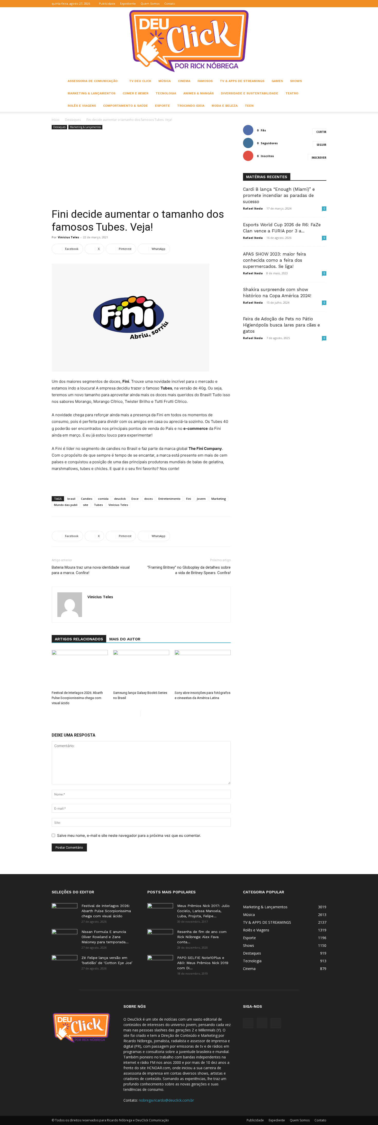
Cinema (184, 81)
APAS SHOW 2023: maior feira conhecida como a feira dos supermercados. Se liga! (274, 260)
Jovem (201, 499)
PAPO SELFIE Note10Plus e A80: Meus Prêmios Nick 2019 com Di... (202, 963)
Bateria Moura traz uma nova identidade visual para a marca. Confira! (91, 570)
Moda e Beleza (225, 105)
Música (164, 81)
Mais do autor (124, 639)
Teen (249, 105)
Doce (135, 499)
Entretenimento (169, 499)
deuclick (120, 499)
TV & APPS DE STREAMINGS (242, 81)
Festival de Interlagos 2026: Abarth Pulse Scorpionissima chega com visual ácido (77, 698)
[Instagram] (314, 3)
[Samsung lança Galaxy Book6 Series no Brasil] (141, 669)
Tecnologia (166, 93)
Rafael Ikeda (253, 208)
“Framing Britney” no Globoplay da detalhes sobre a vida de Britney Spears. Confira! (189, 570)
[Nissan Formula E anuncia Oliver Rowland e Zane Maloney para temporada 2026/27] (64, 938)
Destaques (73, 119)
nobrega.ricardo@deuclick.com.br (166, 1100)
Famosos (205, 81)
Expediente (128, 3)
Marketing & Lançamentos (91, 93)
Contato (169, 3)
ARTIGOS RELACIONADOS (79, 639)
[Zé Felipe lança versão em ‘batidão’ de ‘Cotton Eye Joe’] (64, 964)
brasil (71, 499)
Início (55, 119)
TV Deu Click (140, 81)
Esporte (162, 105)
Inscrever (319, 157)
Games (277, 81)
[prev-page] (136, 713)
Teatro (291, 93)
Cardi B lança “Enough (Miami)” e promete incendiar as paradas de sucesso (279, 195)
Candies (86, 499)
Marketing (218, 499)
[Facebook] (305, 3)
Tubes (98, 505)
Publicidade (107, 3)
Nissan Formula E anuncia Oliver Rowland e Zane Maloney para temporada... (105, 937)
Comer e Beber (135, 93)
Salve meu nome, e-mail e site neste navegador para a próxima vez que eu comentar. (129, 835)
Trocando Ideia (190, 105)
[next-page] (144, 713)
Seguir (321, 145)
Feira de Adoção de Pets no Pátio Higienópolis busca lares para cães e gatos (281, 325)
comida (103, 499)
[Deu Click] (189, 41)
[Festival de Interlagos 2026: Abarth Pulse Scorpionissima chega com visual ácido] (80, 669)
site (85, 505)
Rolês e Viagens (82, 105)
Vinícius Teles (118, 505)
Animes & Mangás (198, 93)
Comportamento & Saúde (125, 105)
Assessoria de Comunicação (93, 81)
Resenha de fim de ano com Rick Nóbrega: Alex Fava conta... (202, 937)
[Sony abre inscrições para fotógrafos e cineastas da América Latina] (203, 669)
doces (148, 499)
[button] (298, 3)
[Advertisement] (141, 169)
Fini (188, 499)
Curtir (321, 132)
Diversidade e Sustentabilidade (249, 93)
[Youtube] (322, 3)
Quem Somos (150, 3)
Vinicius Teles (68, 237)
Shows (296, 81)
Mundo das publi (65, 505)
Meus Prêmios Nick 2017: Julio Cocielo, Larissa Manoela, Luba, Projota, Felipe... (203, 911)
